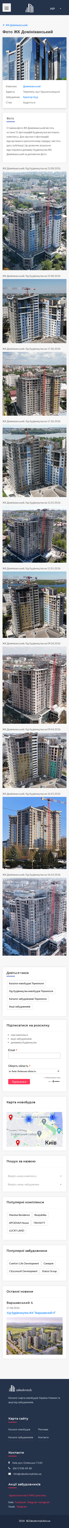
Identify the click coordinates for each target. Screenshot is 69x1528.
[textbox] (35, 1176)
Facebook (20, 1502)
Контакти (43, 1437)
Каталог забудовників (20, 1437)
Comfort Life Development (24, 1263)
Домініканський (32, 86)
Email (12, 1050)
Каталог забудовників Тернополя (28, 998)
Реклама (43, 1429)
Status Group (49, 1271)
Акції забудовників (19, 1006)
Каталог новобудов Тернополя (26, 983)
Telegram (32, 1502)
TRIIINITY (39, 1222)
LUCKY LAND (16, 1230)
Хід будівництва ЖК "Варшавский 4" (31, 1313)
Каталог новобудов (19, 1429)
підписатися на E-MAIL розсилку (27, 1495)
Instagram (44, 1502)
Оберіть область (19, 1066)
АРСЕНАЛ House (19, 1222)
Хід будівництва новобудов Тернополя (31, 991)
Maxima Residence (19, 1214)
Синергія (48, 1263)
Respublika (40, 1214)
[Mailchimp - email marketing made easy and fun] (53, 1081)
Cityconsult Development (23, 1271)
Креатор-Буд (30, 96)
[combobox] (35, 1176)
